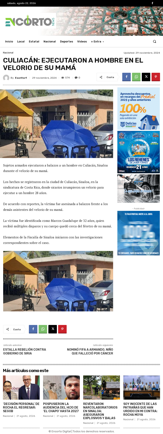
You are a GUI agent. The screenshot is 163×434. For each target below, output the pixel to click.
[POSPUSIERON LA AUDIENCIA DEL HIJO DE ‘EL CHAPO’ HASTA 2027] (61, 387)
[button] (154, 41)
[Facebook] (152, 3)
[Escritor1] (7, 78)
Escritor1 (21, 78)
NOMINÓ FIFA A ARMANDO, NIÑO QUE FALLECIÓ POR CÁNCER (90, 351)
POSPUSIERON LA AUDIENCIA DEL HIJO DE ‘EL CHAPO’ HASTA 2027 (61, 407)
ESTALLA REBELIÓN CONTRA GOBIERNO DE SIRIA (24, 351)
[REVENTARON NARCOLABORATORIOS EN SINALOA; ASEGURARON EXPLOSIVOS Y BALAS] (101, 387)
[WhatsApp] (136, 77)
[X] (146, 77)
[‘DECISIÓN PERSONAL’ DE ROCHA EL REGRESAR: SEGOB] (21, 387)
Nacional (8, 52)
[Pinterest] (156, 77)
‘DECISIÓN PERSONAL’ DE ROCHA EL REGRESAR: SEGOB (21, 407)
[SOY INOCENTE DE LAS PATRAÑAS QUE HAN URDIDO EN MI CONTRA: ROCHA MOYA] (141, 387)
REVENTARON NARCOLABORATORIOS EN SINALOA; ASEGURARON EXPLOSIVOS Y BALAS (100, 411)
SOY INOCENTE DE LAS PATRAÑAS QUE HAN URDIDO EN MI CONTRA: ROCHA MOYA (140, 409)
